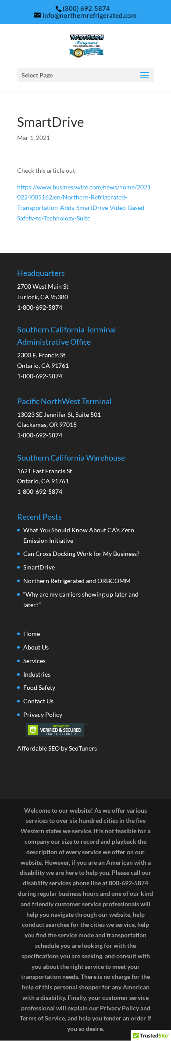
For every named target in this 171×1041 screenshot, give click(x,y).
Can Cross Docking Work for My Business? (81, 553)
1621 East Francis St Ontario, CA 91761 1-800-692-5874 (71, 475)
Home (31, 633)
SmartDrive (39, 567)
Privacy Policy (42, 714)
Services (34, 660)
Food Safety (39, 687)
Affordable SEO (38, 748)
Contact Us (38, 701)
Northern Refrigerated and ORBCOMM (77, 580)
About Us (36, 647)
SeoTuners (83, 748)
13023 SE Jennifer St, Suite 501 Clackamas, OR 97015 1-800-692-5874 (64, 418)
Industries (36, 674)
